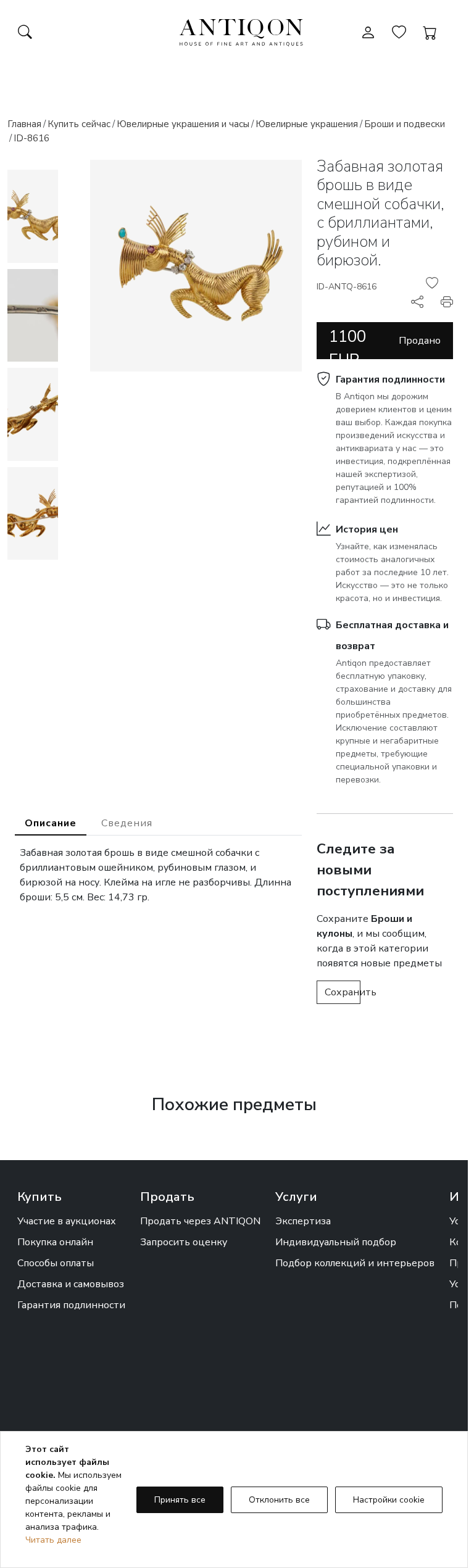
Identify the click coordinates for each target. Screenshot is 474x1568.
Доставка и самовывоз (70, 1284)
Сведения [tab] (126, 823)
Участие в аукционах (66, 1221)
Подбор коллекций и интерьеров (354, 1263)
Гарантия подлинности (390, 379)
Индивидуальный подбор (335, 1242)
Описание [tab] (51, 823)
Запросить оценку (183, 1242)
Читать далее (53, 1540)
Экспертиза (303, 1221)
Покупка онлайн (55, 1242)
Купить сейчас (79, 124)
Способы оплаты (55, 1263)
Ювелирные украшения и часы (183, 124)
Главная (24, 124)
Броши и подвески (404, 124)
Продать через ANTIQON (200, 1221)
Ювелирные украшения (307, 124)
